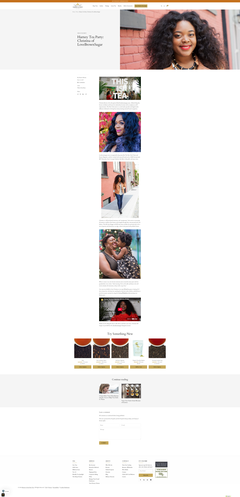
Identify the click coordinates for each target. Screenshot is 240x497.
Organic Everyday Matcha (139, 360)
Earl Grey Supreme (120, 360)
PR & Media (125, 469)
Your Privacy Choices (94, 483)
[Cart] (167, 6)
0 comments (82, 82)
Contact (124, 472)
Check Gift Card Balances (128, 474)
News (77, 12)
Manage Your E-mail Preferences (94, 480)
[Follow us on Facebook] (140, 480)
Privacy (50, 487)
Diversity (108, 472)
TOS (46, 487)
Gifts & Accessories (128, 6)
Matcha (120, 6)
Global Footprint (110, 469)
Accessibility (56, 487)
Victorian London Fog (157, 360)
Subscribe (145, 475)
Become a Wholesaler (127, 467)
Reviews (108, 467)
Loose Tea (113, 6)
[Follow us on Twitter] (144, 480)
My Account (92, 465)
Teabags (107, 6)
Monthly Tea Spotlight (78, 474)
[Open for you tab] (3, 494)
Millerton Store (76, 469)
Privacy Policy (128, 418)
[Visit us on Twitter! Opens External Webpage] (83, 94)
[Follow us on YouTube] (150, 480)
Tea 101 (74, 472)
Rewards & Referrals (94, 467)
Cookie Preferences (65, 487)
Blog (107, 474)
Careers (124, 477)
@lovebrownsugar (116, 325)
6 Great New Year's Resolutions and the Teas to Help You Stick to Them (108, 397)
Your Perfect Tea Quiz (141, 6)
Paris (83, 360)
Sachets (101, 6)
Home (73, 12)
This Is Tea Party (82, 33)
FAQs (90, 477)
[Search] (161, 6)
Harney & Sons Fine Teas (28, 487)
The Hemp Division (77, 477)
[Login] (164, 6)
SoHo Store (75, 467)
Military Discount (110, 477)
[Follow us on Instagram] (147, 480)
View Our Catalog (126, 465)
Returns (91, 469)
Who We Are (109, 465)
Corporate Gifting (93, 474)
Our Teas (74, 465)
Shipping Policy (93, 472)
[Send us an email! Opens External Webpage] (85, 94)
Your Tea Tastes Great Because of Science (131, 401)
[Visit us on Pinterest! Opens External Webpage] (80, 94)
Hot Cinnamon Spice (101, 360)
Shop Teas (95, 6)
